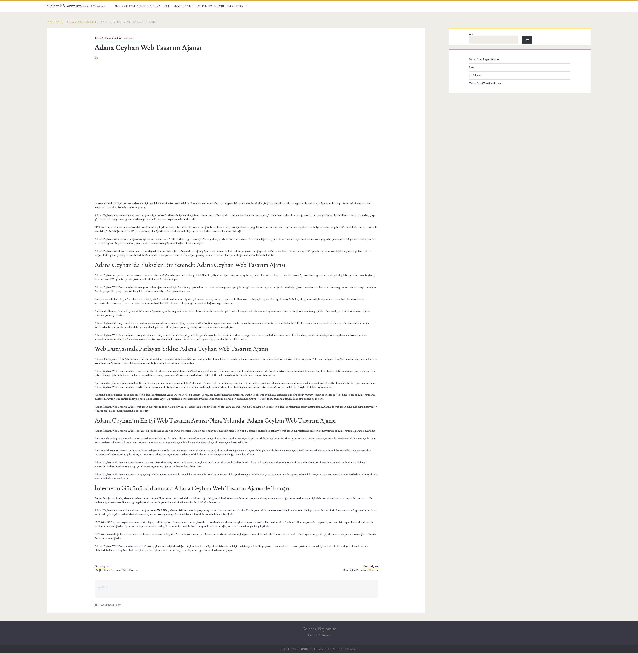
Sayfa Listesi (183, 6)
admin (129, 38)
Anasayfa (55, 22)
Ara (471, 34)
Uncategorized (81, 22)
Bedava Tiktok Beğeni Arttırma (137, 6)
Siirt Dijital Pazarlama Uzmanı (360, 570)
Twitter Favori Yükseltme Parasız (222, 6)
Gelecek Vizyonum (64, 6)
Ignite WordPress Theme (302, 649)
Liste (167, 6)
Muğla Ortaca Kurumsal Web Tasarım (116, 570)
